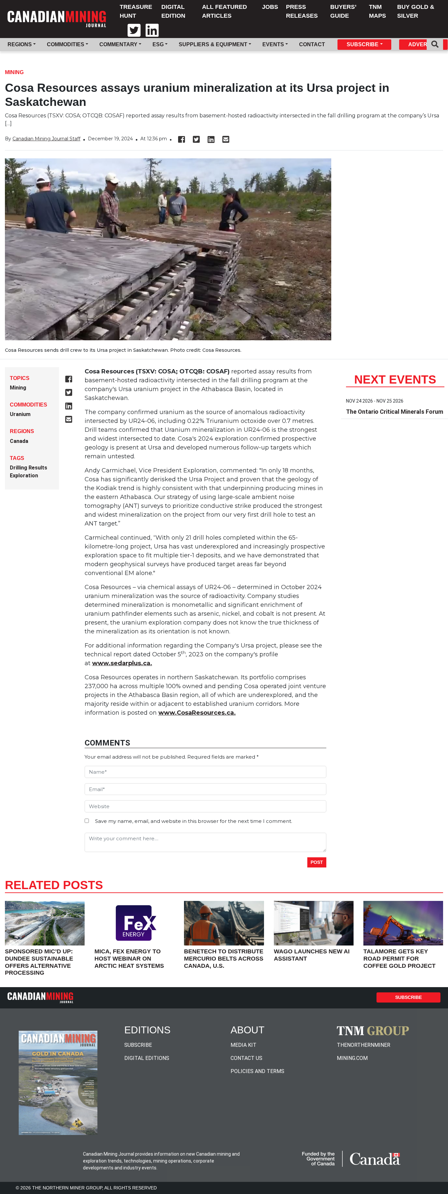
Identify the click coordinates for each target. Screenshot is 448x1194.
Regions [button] (20, 44)
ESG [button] (158, 44)
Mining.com (352, 1058)
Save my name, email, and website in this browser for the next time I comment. (193, 821)
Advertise (423, 44)
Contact (312, 44)
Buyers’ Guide (343, 11)
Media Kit (243, 1045)
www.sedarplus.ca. (122, 663)
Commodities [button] (65, 44)
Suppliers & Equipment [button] (213, 44)
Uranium (20, 414)
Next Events (395, 379)
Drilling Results (28, 468)
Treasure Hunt (136, 11)
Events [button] (273, 44)
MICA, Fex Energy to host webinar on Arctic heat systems (129, 958)
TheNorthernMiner (363, 1045)
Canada (19, 441)
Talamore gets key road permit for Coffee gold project (399, 958)
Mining (14, 72)
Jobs (270, 7)
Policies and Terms (257, 1071)
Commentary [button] (118, 44)
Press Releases (302, 11)
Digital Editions (146, 1058)
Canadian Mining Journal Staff (46, 139)
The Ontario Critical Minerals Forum (394, 411)
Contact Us (246, 1058)
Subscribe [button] (362, 44)
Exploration (24, 475)
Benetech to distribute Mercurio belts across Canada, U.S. (223, 958)
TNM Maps (377, 11)
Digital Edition (173, 11)
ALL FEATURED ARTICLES (224, 11)
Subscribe (408, 997)
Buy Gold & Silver (415, 11)
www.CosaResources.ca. (197, 712)
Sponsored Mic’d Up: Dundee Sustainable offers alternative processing (39, 962)
